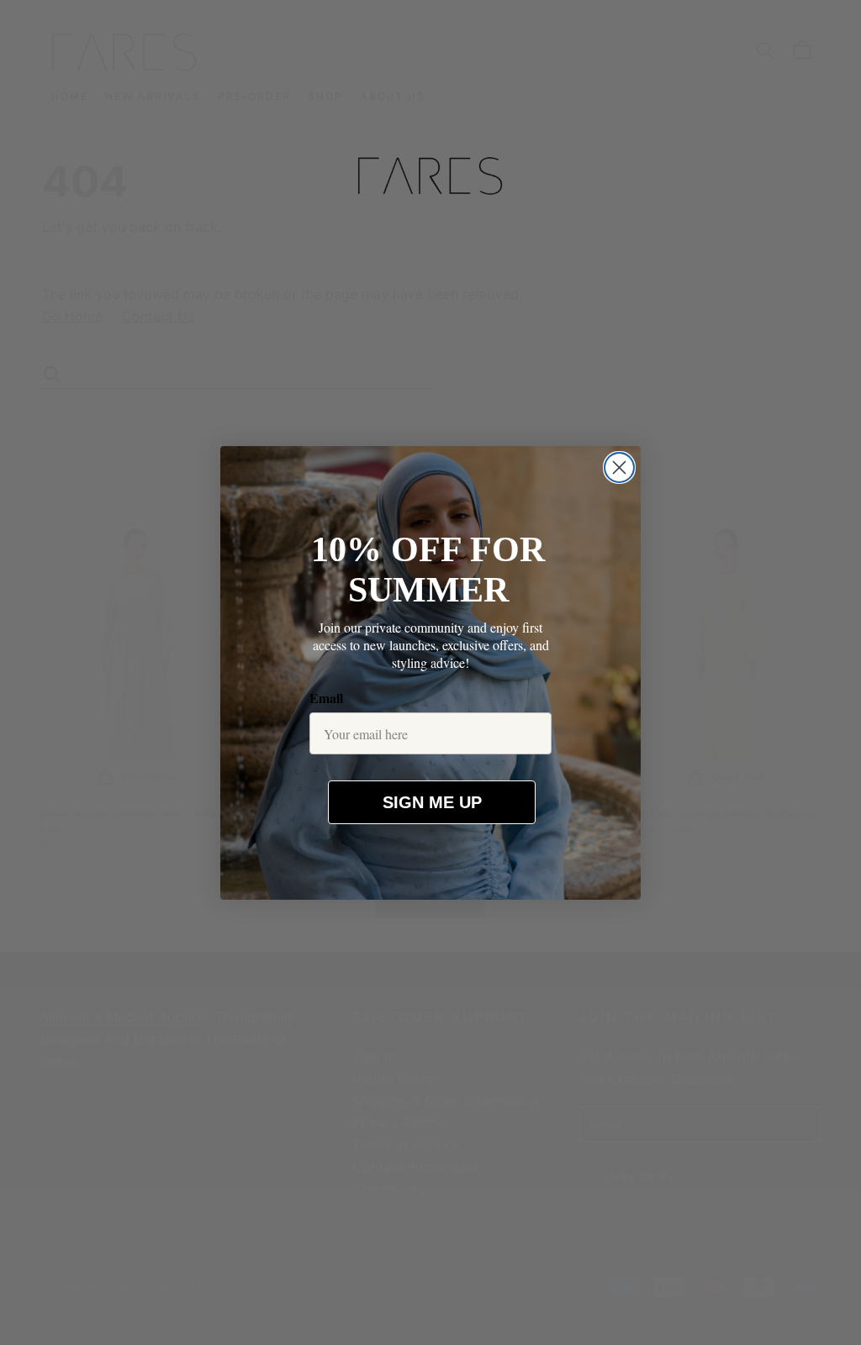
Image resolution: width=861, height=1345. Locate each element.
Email (326, 697)
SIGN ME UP (432, 802)
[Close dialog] (619, 467)
